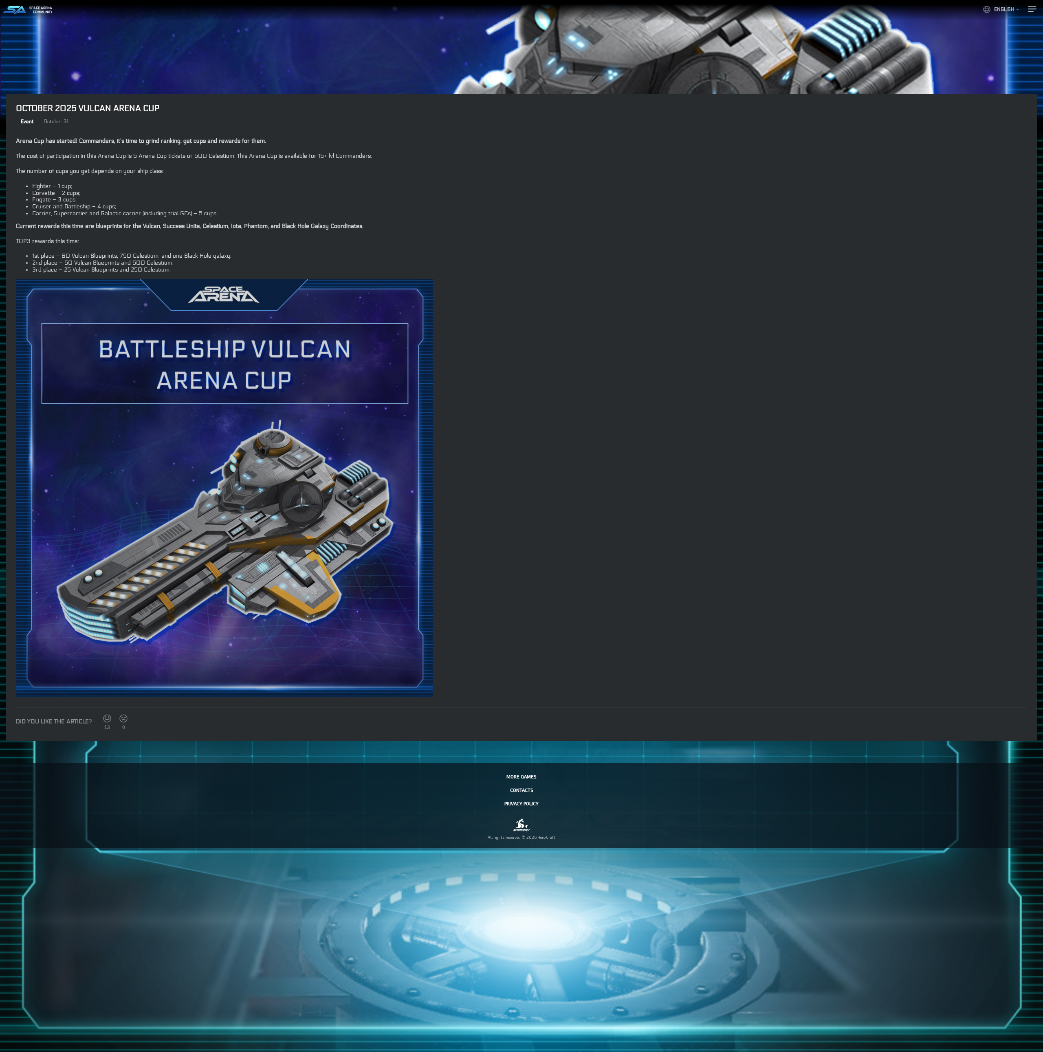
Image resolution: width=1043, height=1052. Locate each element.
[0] (123, 718)
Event (27, 121)
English (1004, 9)
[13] (107, 718)
